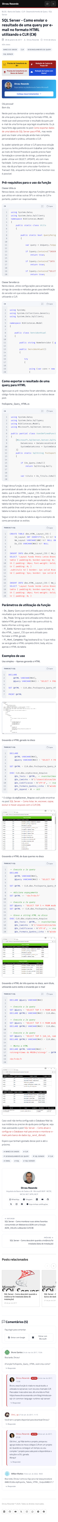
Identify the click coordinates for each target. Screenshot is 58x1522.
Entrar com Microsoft (43, 1337)
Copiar (50, 206)
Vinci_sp (15, 1414)
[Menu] (53, 3)
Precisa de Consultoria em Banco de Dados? (17, 71)
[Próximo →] (53, 1266)
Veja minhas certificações (38, 1204)
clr (51, 1156)
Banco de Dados (14, 11)
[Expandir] (42, 206)
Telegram (28, 1199)
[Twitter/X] (11, 1204)
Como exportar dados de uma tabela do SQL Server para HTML (28, 129)
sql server (30, 1161)
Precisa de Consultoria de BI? (17, 64)
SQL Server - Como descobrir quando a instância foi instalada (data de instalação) (31, 1240)
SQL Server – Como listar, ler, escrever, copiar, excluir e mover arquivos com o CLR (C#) (28, 803)
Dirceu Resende (10, 4)
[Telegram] (38, 1511)
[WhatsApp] (32, 1511)
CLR (23, 11)
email (7, 1161)
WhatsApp (15, 1199)
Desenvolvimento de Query (36, 11)
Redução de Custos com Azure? (44, 71)
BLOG (4, 11)
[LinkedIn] (37, 1199)
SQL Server (8, 54)
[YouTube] (42, 1199)
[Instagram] (16, 1204)
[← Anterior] (47, 1266)
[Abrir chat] (47, 3)
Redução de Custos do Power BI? (44, 64)
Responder (11, 1368)
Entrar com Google (18, 1337)
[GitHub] (48, 1199)
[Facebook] (22, 1204)
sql (17, 1161)
